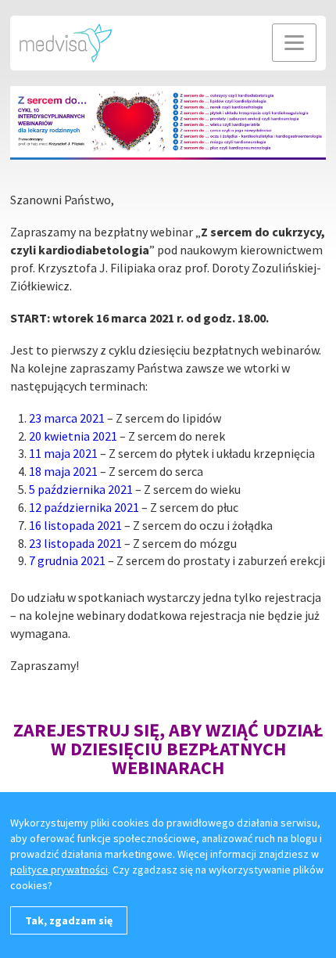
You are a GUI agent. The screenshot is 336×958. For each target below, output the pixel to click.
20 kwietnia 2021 (73, 436)
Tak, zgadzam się (69, 920)
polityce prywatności (59, 870)
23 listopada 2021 (75, 543)
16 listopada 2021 (75, 525)
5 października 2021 (81, 489)
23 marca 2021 (67, 418)
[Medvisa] (66, 41)
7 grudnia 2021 (67, 560)
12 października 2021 (84, 507)
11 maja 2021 (63, 453)
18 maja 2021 (63, 471)
